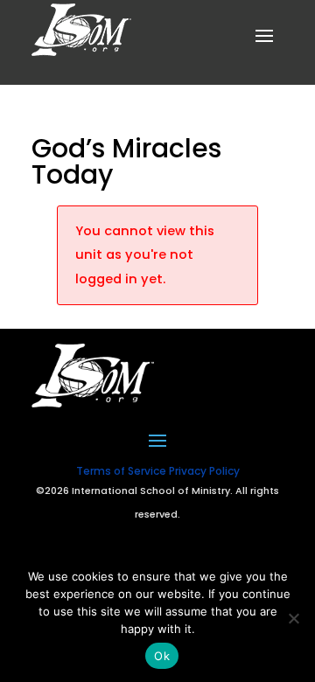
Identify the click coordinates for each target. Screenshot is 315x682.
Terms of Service (121, 470)
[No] (293, 618)
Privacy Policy (204, 470)
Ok (162, 656)
